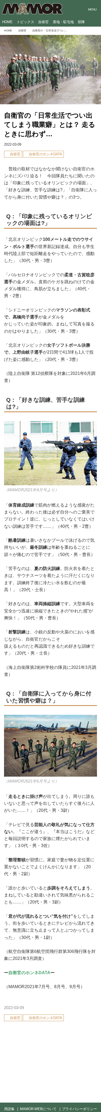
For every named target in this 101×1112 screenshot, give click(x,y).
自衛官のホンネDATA (29, 972)
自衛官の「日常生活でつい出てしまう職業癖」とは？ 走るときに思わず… (49, 125)
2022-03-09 (12, 144)
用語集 (9, 1109)
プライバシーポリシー (79, 1109)
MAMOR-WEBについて (38, 1109)
